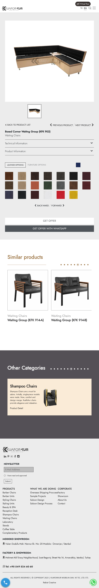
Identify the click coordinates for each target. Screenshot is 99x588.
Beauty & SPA (9, 507)
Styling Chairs (9, 500)
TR (81, 8)
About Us (62, 500)
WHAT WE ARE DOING (43, 488)
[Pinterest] (8, 456)
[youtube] (12, 456)
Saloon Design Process (41, 503)
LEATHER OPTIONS (15, 165)
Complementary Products (15, 533)
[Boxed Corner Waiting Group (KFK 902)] (49, 61)
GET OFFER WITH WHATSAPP (49, 228)
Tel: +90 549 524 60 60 (19, 566)
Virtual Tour (84, 4)
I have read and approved (17, 476)
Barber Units (8, 496)
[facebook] (15, 456)
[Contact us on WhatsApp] (93, 582)
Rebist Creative (49, 582)
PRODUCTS (9, 488)
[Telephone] (5, 582)
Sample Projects (38, 496)
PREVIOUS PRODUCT (62, 125)
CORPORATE (65, 488)
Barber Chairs (9, 492)
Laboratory (8, 522)
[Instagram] (18, 456)
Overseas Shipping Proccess (44, 492)
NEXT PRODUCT (83, 125)
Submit (8, 481)
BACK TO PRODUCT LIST (18, 124)
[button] (41, 205)
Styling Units (8, 503)
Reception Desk (10, 511)
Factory (61, 492)
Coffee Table (9, 529)
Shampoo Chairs (11, 514)
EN (85, 8)
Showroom (63, 496)
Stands (6, 525)
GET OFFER (49, 221)
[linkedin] (5, 456)
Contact (61, 503)
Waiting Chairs (10, 518)
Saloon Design (37, 500)
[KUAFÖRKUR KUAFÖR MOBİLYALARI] (12, 8)
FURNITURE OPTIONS (37, 164)
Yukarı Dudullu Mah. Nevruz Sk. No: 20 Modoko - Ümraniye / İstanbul (38, 543)
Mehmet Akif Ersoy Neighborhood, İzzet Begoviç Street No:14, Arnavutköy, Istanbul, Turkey (48, 557)
